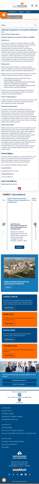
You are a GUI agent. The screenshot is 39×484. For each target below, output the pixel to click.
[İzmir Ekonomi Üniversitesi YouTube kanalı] (22, 474)
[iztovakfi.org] (19, 400)
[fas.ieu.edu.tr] (19, 209)
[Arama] (32, 5)
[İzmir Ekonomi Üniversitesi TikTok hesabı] (30, 474)
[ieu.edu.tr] (19, 5)
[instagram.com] (19, 188)
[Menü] (36, 5)
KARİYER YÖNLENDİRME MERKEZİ (13, 441)
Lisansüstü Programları (18, 380)
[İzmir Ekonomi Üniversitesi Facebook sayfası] (13, 474)
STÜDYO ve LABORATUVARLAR (13, 430)
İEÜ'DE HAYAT (7, 411)
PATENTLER (7, 424)
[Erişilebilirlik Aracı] (4, 480)
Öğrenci (21, 12)
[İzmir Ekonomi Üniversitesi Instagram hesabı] (9, 474)
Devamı (18, 247)
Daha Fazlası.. (9, 307)
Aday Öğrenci (12, 12)
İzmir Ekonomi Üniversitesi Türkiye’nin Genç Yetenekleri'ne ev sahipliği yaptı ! (18, 226)
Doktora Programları (19, 384)
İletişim (6, 447)
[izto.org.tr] (19, 394)
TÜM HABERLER (18, 195)
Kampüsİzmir (7, 427)
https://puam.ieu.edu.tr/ (9, 184)
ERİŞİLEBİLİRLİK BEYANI (10, 419)
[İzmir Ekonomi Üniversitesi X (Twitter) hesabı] (17, 474)
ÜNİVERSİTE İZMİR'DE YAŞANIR (12, 416)
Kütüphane (7, 438)
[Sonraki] (35, 224)
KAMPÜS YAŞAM (8, 413)
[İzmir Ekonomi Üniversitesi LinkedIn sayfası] (26, 474)
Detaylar (8, 287)
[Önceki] (4, 224)
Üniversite (7, 408)
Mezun (29, 12)
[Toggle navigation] (35, 25)
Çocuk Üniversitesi (10, 444)
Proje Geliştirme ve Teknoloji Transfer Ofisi (19, 433)
